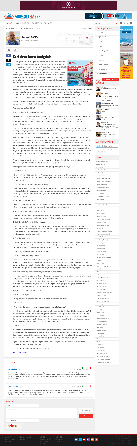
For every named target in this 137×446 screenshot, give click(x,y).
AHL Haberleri (99, 167)
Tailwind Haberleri (101, 330)
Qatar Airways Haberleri (102, 304)
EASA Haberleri (100, 210)
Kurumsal (8, 441)
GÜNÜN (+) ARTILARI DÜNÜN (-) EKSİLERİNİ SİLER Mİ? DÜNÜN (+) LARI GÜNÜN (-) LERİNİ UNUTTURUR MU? (109, 96)
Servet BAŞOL (59, 439)
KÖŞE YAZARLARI (36, 23)
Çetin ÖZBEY (58, 437)
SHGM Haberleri (100, 315)
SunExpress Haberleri (101, 324)
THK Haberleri (100, 345)
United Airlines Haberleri (102, 362)
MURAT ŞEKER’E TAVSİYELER (108, 88)
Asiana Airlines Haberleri (102, 187)
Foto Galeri (23, 439)
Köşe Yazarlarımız (10, 439)
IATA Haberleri (100, 260)
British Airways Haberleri (102, 196)
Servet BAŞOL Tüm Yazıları (110, 79)
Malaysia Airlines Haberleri (103, 278)
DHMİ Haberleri (100, 208)
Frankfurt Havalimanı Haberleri (104, 231)
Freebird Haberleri (101, 237)
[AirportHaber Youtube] (131, 23)
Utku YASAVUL (44, 443)
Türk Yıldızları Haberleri (102, 356)
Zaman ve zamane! (103, 64)
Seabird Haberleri (100, 312)
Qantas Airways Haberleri (102, 301)
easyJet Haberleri (100, 213)
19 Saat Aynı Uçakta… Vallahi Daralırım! (108, 134)
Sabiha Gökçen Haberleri (102, 310)
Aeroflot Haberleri (100, 164)
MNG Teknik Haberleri (101, 283)
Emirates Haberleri (101, 216)
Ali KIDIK (42, 437)
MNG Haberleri (100, 280)
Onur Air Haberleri (100, 289)
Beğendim (79, 369)
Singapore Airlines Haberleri (103, 318)
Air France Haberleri (101, 173)
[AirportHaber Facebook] (121, 23)
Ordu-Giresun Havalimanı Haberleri (105, 292)
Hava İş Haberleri (100, 248)
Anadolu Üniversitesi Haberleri (104, 181)
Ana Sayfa (8, 437)
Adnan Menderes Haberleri (103, 161)
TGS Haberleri (99, 342)
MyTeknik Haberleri (101, 286)
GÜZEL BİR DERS (102, 69)
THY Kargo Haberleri (101, 350)
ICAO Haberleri (100, 263)
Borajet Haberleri (100, 193)
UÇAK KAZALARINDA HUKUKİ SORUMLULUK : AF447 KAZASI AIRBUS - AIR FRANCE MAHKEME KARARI (109, 126)
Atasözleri (101, 60)
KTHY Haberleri (100, 272)
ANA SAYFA (9, 23)
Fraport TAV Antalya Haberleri (103, 234)
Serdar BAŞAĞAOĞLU (46, 439)
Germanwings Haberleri (102, 243)
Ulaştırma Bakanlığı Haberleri (103, 359)
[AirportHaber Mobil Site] (96, 439)
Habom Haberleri (100, 245)
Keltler (100, 41)
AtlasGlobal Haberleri (101, 190)
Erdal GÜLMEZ (59, 441)
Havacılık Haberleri (101, 251)
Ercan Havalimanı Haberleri (103, 219)
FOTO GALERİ (48, 23)
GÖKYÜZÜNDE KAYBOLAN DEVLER (107, 117)
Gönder (86, 416)
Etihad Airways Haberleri (102, 225)
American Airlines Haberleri (103, 178)
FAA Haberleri (99, 228)
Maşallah (100, 46)
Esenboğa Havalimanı (101, 222)
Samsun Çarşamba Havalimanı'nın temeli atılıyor (107, 151)
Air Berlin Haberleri (101, 170)
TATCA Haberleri (100, 336)
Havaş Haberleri (100, 254)
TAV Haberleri (99, 339)
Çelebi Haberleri (100, 199)
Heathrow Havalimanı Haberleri (104, 257)
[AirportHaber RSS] (92, 439)
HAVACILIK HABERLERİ (22, 23)
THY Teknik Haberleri (101, 353)
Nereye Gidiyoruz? (103, 51)
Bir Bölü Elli (101, 32)
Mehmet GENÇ (44, 441)
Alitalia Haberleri (100, 176)
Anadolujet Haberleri (101, 184)
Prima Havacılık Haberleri (102, 298)
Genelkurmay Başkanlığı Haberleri (104, 240)
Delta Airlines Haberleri (102, 205)
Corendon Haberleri (101, 202)
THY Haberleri (100, 347)
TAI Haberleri (99, 327)
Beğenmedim (86, 369)
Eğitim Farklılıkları (103, 37)
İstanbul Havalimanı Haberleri (103, 266)
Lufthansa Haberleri (101, 275)
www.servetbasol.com (20, 352)
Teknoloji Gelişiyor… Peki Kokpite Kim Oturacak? (109, 105)
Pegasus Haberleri (101, 295)
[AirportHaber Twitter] (124, 23)
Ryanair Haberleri (100, 307)
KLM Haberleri (100, 269)
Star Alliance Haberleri (102, 321)
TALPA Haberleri (100, 333)
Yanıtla (73, 369)
